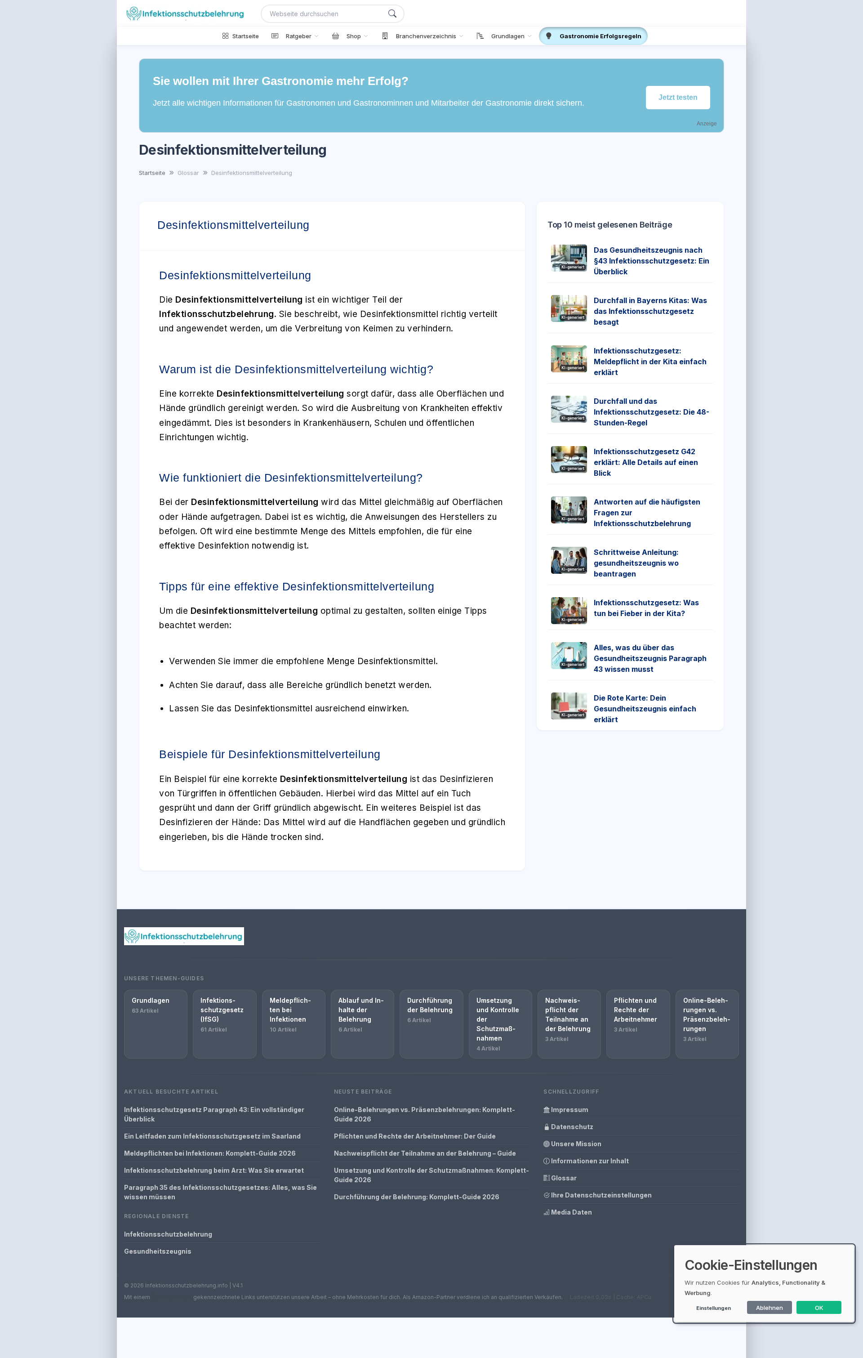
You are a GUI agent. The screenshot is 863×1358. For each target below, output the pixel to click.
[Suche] (392, 14)
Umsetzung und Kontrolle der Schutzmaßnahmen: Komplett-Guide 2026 (431, 1175)
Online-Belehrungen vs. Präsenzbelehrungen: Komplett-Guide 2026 (424, 1114)
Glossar (563, 1178)
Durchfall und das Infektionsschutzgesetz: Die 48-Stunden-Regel (651, 412)
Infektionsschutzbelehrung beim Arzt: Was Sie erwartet (214, 1170)
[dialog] (764, 1283)
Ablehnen (769, 1307)
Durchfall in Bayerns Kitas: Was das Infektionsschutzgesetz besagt (650, 311)
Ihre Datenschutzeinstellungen (601, 1195)
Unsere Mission (575, 1144)
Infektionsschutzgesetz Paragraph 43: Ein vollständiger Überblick (214, 1114)
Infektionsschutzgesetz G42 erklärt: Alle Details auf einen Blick (646, 462)
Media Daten (571, 1212)
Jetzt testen (678, 97)
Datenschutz (571, 1126)
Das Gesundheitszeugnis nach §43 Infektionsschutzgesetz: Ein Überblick (651, 261)
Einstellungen (713, 1308)
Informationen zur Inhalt (589, 1161)
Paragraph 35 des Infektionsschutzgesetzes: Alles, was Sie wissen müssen (220, 1192)
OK (819, 1307)
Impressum (569, 1109)
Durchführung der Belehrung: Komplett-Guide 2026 (416, 1197)
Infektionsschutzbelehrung (168, 1234)
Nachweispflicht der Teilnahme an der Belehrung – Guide (425, 1153)
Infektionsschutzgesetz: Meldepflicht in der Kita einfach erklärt (650, 361)
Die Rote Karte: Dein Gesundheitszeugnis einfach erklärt (645, 708)
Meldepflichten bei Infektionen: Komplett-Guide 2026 (210, 1153)
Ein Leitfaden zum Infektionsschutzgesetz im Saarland (212, 1136)
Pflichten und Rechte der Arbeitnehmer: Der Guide (415, 1136)
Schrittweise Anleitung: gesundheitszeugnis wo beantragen (636, 563)
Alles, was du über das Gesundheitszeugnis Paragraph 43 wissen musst (650, 658)
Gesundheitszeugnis (157, 1251)
